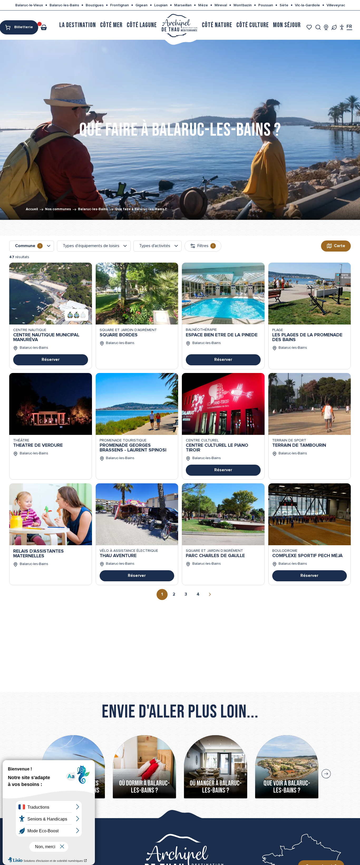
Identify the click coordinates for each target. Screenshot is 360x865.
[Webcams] (326, 27)
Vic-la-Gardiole (307, 5)
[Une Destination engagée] (334, 27)
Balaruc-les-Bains (64, 5)
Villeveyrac (336, 5)
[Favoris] (310, 27)
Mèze (203, 5)
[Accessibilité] (342, 27)
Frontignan (119, 5)
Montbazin (242, 5)
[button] (318, 27)
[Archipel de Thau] (179, 25)
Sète (284, 5)
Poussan (265, 5)
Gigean (141, 5)
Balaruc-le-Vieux (29, 5)
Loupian (161, 5)
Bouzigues (95, 5)
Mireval (221, 5)
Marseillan (183, 5)
